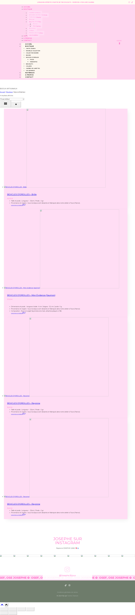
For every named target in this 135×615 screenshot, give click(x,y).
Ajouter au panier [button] (17, 205)
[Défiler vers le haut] (2, 605)
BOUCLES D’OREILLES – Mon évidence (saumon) (31, 295)
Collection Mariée (32, 53)
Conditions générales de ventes (67, 592)
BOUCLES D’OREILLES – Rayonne (23, 403)
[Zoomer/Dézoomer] (4, 609)
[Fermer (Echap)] (30, 609)
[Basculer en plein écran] (13, 609)
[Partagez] (21, 609)
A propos (29, 75)
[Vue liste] (16, 104)
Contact (29, 77)
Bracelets (29, 64)
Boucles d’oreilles (32, 57)
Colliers (29, 66)
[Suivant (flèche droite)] (13, 613)
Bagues (28, 55)
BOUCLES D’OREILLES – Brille (22, 194)
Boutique (29, 46)
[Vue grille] (5, 103)
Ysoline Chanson (73, 596)
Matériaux (29, 73)
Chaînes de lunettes (33, 68)
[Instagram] (129, 2)
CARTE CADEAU (30, 48)
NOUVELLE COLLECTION (33, 50)
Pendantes (33, 61)
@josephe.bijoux (67, 575)
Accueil (28, 44)
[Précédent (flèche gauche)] (4, 613)
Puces (32, 59)
